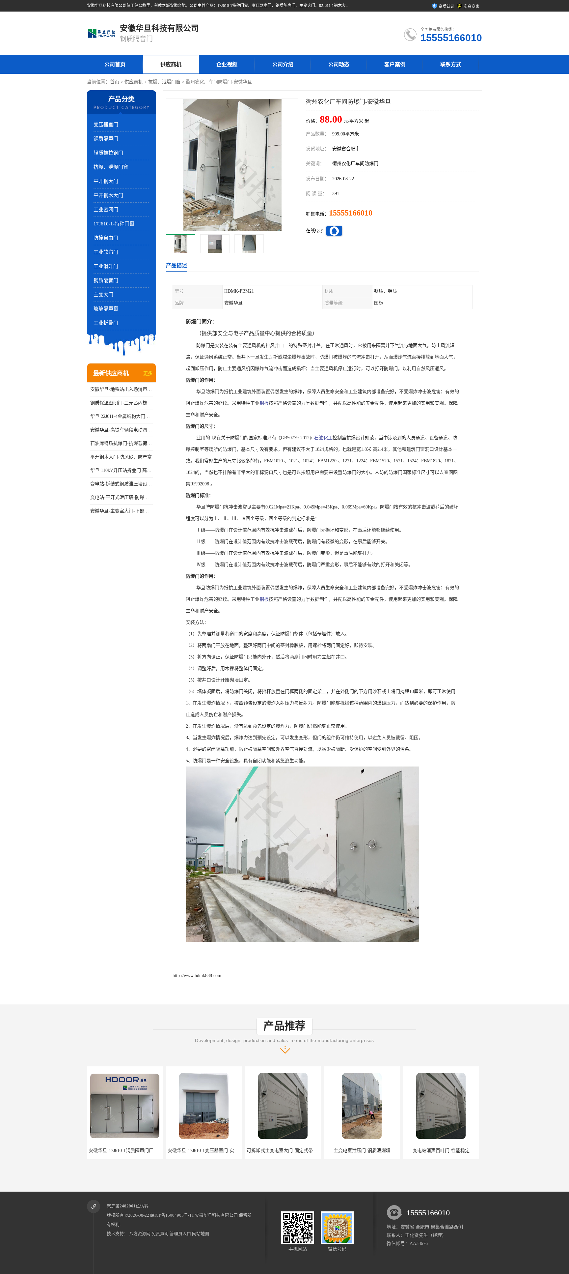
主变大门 (103, 294)
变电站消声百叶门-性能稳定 (362, 1150)
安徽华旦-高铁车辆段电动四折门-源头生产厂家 (121, 429)
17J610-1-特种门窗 (114, 223)
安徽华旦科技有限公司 (216, 1215)
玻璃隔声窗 (106, 308)
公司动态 (338, 64)
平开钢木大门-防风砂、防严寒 (121, 456)
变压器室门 (106, 124)
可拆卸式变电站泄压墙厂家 (441, 1150)
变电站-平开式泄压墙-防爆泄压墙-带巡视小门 (121, 497)
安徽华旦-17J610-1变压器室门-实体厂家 (129, 1150)
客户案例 (394, 64)
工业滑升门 (106, 266)
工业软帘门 (106, 252)
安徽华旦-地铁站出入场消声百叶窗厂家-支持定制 (121, 389)
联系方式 (450, 64)
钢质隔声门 (106, 138)
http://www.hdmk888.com (197, 975)
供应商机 (170, 64)
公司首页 (114, 64)
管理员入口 (180, 1233)
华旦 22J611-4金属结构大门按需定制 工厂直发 (121, 416)
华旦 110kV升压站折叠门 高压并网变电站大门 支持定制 (121, 470)
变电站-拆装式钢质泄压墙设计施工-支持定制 (121, 483)
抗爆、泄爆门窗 (164, 81)
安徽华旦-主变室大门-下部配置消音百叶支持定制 (121, 510)
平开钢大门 (106, 181)
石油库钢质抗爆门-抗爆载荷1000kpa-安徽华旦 (121, 443)
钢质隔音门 (106, 280)
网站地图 (200, 1233)
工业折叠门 (106, 323)
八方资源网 (139, 1233)
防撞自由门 (106, 238)
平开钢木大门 (108, 195)
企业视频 (226, 64)
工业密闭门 (106, 209)
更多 (147, 373)
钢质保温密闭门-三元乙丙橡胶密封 (121, 402)
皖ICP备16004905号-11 (172, 1215)
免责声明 (160, 1233)
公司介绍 (282, 64)
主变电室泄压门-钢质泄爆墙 (283, 1150)
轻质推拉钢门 (108, 153)
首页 (114, 81)
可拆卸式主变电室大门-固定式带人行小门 (210, 1150)
